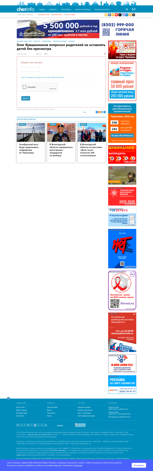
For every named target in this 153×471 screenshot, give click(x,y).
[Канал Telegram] (38, 425)
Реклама (60, 425)
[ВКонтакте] (97, 112)
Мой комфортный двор (86, 416)
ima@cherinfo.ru (123, 409)
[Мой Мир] (105, 112)
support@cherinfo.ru (124, 417)
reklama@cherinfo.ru (124, 414)
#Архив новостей (24, 41)
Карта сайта (20, 407)
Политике (78, 465)
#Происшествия (60, 41)
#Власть (36, 41)
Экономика (51, 413)
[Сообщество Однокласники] (113, 14)
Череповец (20, 416)
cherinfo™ (66, 448)
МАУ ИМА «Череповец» (58, 450)
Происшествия (52, 407)
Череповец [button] (65, 9)
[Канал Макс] (123, 15)
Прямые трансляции (85, 410)
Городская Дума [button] (101, 9)
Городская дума (21, 413)
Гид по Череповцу (84, 413)
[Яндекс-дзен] (45, 425)
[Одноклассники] (99, 112)
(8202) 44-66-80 (113, 409)
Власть (49, 410)
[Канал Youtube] (116, 14)
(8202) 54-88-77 (113, 414)
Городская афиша (84, 407)
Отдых (49, 416)
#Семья (71, 41)
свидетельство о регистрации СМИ (38, 434)
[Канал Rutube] (119, 14)
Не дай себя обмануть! (122, 135)
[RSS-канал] (42, 425)
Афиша (42, 9)
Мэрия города (21, 410)
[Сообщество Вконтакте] (21, 425)
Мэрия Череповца (83, 9)
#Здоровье (46, 41)
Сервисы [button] (52, 9)
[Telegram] (102, 112)
